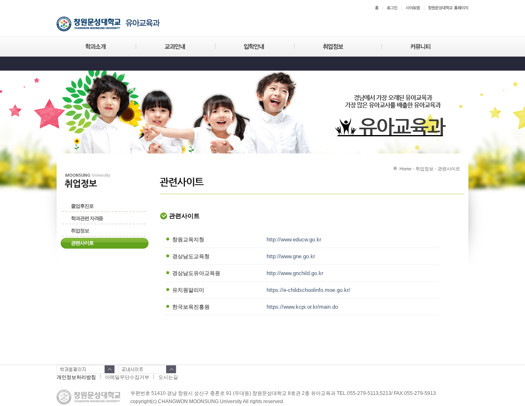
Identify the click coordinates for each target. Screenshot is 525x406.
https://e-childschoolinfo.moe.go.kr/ (308, 290)
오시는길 (168, 377)
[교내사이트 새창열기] (147, 369)
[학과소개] (96, 47)
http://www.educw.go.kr (294, 239)
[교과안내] (175, 47)
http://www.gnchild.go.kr (295, 273)
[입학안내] (254, 47)
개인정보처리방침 (76, 377)
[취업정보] (338, 47)
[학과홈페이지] (86, 369)
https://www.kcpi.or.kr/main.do (302, 307)
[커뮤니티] (421, 47)
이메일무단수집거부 (127, 377)
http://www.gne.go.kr (291, 256)
